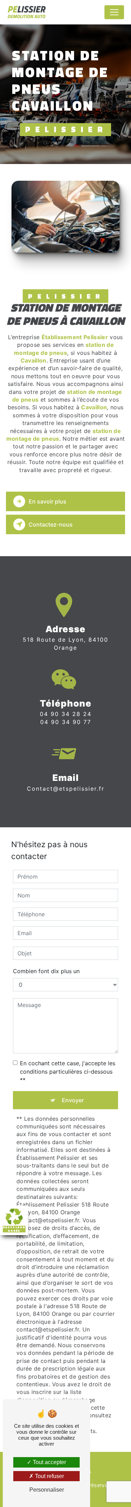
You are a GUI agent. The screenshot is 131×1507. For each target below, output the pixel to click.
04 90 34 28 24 (66, 713)
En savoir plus (47, 501)
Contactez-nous (51, 524)
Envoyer (73, 1100)
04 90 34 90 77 (65, 721)
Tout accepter (48, 1462)
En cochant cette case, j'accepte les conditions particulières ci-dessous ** (67, 1071)
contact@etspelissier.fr (65, 788)
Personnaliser (46, 1490)
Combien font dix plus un (46, 971)
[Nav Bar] (114, 12)
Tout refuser (49, 1476)
